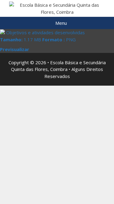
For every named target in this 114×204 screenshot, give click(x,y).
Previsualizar (14, 49)
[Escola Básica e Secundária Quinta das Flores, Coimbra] (57, 8)
